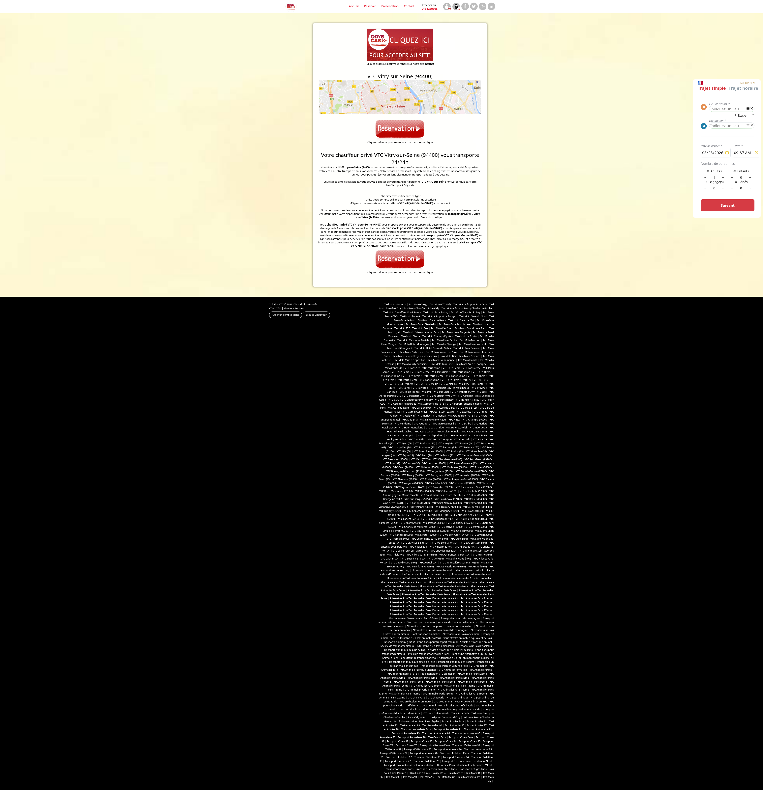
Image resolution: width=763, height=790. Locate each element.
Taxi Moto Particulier (411, 352)
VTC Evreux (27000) (426, 534)
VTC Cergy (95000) (476, 527)
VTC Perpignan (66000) (439, 475)
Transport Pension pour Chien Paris (436, 769)
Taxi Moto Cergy (418, 304)
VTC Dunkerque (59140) (418, 499)
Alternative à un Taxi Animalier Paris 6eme (432, 590)
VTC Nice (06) (445, 443)
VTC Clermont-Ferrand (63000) (474, 455)
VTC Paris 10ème (482, 372)
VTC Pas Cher (441, 392)
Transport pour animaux (421, 622)
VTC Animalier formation (453, 669)
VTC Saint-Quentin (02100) (438, 519)
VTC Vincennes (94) (441, 546)
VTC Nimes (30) (411, 463)
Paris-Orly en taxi (418, 717)
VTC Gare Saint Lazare (441, 411)
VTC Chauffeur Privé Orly (441, 395)
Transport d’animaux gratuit (398, 642)
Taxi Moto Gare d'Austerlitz (421, 324)
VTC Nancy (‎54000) (412, 475)
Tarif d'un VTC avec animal (421, 705)
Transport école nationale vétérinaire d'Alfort (409, 765)
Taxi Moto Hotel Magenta (456, 332)
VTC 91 (488, 380)
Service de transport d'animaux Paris (459, 709)
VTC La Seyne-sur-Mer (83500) (425, 515)
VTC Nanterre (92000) (405, 479)
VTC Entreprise (406, 435)
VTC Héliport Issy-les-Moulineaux (451, 388)
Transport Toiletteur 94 (456, 757)
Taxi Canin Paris (437, 737)
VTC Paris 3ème (451, 368)
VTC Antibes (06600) (475, 495)
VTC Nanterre (479, 384)
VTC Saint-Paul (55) (436, 483)
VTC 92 (388, 384)
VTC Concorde (462, 439)
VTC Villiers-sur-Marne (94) (422, 554)
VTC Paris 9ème (461, 372)
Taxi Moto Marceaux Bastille (413, 340)
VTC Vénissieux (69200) (461, 523)
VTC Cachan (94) (390, 558)
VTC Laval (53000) (482, 534)
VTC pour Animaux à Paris (402, 673)
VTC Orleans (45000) (427, 467)
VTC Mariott (480, 423)
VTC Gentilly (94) (477, 566)
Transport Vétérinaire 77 (393, 753)
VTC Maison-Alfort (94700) (454, 534)
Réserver (370, 6)
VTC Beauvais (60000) (451, 527)
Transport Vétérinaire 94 (448, 749)
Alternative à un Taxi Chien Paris (435, 646)
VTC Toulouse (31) (425, 443)
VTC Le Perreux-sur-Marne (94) (410, 550)
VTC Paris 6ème (400, 372)
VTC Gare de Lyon (422, 407)
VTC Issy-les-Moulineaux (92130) (430, 530)
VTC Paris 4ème (472, 368)
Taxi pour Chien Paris (461, 737)
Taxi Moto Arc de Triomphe (471, 364)
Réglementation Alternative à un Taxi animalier (465, 578)
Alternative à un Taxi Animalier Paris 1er (403, 582)
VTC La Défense (478, 435)
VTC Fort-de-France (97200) (471, 471)
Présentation (390, 6)
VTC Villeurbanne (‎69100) (447, 459)
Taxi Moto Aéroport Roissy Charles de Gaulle (467, 308)
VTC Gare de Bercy (444, 407)
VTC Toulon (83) (455, 451)
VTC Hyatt (481, 415)
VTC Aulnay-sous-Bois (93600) (461, 479)
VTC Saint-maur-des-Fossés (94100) (441, 495)
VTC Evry (464, 384)
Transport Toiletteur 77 (398, 761)
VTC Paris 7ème (421, 372)
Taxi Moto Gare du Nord (473, 316)
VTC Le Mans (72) (444, 455)
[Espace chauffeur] (456, 7)
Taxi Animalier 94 (432, 725)
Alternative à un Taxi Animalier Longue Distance (420, 574)
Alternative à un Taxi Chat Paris (474, 646)
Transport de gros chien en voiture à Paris (444, 665)
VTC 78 (477, 380)
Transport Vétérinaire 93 (417, 749)
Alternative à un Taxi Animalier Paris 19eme (467, 614)
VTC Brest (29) (424, 455)
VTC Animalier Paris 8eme (440, 681)
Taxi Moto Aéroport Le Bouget (439, 316)
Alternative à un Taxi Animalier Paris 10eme (415, 598)
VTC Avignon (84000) (411, 483)
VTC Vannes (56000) (401, 534)
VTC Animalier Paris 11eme (420, 689)
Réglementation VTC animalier (437, 673)
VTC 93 (399, 384)
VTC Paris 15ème (455, 376)
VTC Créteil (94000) (431, 479)
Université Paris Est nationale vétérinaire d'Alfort (464, 765)
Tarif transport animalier (426, 634)
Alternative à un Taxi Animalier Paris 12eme (415, 602)
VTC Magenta (410, 419)
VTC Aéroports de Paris (431, 403)
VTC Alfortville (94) (465, 546)
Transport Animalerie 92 (478, 729)
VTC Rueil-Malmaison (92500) (396, 491)
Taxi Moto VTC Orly (440, 304)
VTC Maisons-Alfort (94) (445, 542)
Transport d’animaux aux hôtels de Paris (412, 662)
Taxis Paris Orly (460, 713)
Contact (409, 6)
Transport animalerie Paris (416, 729)
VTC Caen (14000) (403, 467)
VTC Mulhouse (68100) (455, 467)
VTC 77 (467, 380)
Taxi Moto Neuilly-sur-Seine (412, 364)
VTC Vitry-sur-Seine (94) (416, 542)
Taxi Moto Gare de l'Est (461, 320)
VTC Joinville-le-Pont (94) (420, 566)
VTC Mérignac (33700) (447, 511)
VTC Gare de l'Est (467, 407)
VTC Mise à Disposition (430, 435)
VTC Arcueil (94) (428, 562)
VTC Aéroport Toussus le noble (464, 403)
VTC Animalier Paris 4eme (422, 677)
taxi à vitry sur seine (405, 721)
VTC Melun (432, 384)
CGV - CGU (275, 308)
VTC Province (479, 388)
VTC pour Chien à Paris (436, 713)
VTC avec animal (443, 701)
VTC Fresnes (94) (482, 554)
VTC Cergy (404, 388)
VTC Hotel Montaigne (411, 427)
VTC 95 (419, 384)
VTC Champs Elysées (475, 419)
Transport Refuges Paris (473, 769)
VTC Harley (424, 415)
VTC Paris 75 (480, 439)
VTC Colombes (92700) (440, 487)
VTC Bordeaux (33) (424, 447)
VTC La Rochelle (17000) (473, 491)
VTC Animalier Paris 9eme (472, 681)
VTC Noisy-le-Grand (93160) (471, 519)
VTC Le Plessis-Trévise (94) (451, 566)
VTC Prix (427, 392)
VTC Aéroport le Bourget (402, 403)
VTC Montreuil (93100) (462, 483)
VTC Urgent (480, 411)
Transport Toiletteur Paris (454, 753)
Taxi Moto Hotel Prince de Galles (432, 348)
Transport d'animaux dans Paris (416, 709)
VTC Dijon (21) (406, 455)
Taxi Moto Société (410, 316)
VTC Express (464, 411)
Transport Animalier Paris (398, 769)
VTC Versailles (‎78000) (467, 475)
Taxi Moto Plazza (410, 336)
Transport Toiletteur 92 (399, 757)
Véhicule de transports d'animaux (457, 622)
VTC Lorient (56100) (409, 519)
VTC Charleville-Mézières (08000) (417, 527)
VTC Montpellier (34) (400, 447)
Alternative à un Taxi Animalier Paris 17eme (467, 610)
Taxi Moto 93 (393, 777)
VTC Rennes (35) (447, 447)
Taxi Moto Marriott (470, 340)
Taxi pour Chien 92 (397, 741)
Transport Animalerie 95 (466, 733)
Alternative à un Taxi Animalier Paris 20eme (413, 618)
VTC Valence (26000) (422, 507)
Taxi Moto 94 (410, 777)
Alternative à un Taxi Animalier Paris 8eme (426, 594)
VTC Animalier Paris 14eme (453, 689)
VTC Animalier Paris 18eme (438, 693)
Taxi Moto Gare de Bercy (432, 320)
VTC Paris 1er (412, 368)
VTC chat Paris (436, 697)
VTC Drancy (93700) (390, 511)
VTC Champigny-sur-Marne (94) (430, 538)
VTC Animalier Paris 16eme (404, 693)
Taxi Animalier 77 (477, 725)
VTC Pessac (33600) (434, 523)
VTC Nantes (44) (464, 443)
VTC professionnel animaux (415, 701)
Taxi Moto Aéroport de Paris (441, 352)
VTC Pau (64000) (424, 491)
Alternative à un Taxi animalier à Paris (419, 638)
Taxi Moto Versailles (469, 777)
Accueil (354, 6)
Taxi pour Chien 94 (445, 741)
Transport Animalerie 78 (412, 737)
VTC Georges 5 (478, 427)
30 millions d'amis (419, 773)
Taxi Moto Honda (467, 360)
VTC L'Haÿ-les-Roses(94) (444, 550)
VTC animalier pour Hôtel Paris (455, 705)
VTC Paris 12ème (412, 376)
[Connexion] (446, 7)
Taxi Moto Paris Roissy (435, 312)
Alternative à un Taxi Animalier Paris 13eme (467, 602)
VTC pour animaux (458, 697)
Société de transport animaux (397, 646)
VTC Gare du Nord (398, 407)
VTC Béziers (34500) (475, 499)
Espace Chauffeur (316, 314)
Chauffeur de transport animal (418, 658)
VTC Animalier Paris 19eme (471, 693)
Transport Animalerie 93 (406, 733)
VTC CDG (394, 399)
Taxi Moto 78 (456, 773)
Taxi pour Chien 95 (469, 741)
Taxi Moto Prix (420, 328)
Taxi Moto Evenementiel (441, 360)
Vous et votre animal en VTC (471, 701)
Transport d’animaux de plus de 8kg (405, 650)
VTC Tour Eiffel (417, 439)
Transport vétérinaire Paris (435, 745)
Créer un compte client (285, 314)
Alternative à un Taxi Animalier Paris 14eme (415, 606)
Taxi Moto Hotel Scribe (444, 340)
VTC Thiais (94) (395, 554)
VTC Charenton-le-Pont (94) (454, 554)
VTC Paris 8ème (441, 372)
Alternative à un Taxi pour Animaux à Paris (411, 578)
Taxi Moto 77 (439, 773)
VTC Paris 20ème (451, 380)
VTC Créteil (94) (459, 538)
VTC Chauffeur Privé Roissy (417, 399)
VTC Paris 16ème (477, 376)
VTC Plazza (454, 419)
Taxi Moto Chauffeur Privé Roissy (402, 312)
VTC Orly (482, 392)
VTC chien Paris (416, 697)
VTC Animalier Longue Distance (418, 669)
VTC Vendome (403, 423)
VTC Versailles (449, 384)
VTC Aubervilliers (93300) (477, 507)
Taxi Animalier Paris (453, 721)
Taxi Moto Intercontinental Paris (421, 332)
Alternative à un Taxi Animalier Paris (432, 570)
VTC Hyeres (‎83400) (398, 538)
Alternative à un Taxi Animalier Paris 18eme (415, 614)
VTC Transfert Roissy (467, 399)
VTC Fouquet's (422, 423)
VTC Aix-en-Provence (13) (463, 463)
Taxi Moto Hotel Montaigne (414, 344)
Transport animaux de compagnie (460, 618)
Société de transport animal (476, 642)
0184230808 (430, 7)
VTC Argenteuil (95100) (440, 471)
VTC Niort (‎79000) (411, 523)
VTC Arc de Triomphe (440, 439)
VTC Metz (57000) (421, 459)
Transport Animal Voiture (458, 626)
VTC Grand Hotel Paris (460, 415)
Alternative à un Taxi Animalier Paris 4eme (444, 586)
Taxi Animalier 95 (454, 725)
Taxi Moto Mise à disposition (409, 360)
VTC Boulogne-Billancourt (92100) (405, 471)
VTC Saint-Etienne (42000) (428, 451)
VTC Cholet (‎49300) (462, 530)
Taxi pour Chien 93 (421, 741)
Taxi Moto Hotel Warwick (473, 344)
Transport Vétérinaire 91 (466, 745)
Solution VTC (276, 304)
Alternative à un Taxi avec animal (461, 634)
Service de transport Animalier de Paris (450, 650)
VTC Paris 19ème (429, 380)
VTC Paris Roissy (444, 399)
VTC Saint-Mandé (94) (458, 558)
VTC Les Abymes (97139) (418, 511)
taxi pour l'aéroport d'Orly (445, 717)
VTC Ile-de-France (410, 392)
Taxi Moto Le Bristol (466, 336)
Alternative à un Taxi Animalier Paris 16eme (415, 610)
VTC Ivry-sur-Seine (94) (474, 542)
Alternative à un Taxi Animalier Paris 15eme (467, 606)
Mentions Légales (294, 308)
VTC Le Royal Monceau (433, 419)
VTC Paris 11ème (390, 376)
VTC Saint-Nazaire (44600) (447, 503)
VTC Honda (439, 415)
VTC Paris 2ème (431, 368)
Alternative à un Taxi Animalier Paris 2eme (453, 582)
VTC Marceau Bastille (444, 423)
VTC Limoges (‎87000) (434, 463)
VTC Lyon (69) (404, 443)
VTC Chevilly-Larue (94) (404, 562)
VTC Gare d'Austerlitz (415, 411)
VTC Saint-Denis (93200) (478, 459)
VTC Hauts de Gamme (474, 431)
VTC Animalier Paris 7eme (408, 681)
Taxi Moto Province (469, 356)
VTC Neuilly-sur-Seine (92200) (461, 515)
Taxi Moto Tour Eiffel (441, 364)
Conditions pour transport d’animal (437, 642)
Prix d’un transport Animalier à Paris (428, 654)
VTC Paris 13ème (433, 376)
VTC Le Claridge (435, 427)
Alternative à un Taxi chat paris (424, 626)
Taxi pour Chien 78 (406, 745)
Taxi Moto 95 (427, 777)
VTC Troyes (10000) (473, 511)
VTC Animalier (479, 665)
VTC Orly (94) (436, 558)
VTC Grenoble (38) (476, 451)
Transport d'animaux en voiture (456, 662)
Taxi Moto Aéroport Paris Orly (470, 304)
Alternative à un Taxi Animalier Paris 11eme (467, 598)
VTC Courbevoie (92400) (448, 499)
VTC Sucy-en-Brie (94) (414, 558)
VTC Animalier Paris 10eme (426, 685)
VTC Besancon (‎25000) (395, 459)
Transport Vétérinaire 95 (478, 749)
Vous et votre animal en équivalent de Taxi (467, 638)
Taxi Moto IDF (402, 328)
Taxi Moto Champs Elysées (437, 336)
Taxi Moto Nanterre (395, 304)
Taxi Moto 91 (473, 773)
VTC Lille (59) (404, 451)
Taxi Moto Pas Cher (441, 328)
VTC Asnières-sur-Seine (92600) (474, 487)
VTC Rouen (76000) (481, 467)
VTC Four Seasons (424, 431)
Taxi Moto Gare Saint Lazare (455, 324)
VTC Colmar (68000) (475, 503)
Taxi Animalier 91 (477, 721)
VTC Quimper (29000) (448, 507)
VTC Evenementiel (456, 435)
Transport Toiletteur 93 (427, 757)
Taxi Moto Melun (446, 777)
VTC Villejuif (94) (419, 546)
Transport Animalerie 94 (436, 733)
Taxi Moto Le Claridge (444, 344)
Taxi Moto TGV (448, 356)
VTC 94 (409, 384)
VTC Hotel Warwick (457, 427)
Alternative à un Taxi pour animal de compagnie (440, 630)
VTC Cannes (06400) (418, 503)
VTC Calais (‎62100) (446, 491)
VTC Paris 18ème (407, 380)
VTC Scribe (465, 423)
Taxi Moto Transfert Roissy (465, 312)
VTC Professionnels (448, 431)
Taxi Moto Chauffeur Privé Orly (421, 308)
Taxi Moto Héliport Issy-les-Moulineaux (415, 356)
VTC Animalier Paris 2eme (472, 673)
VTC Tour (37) (392, 463)
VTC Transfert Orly (414, 395)
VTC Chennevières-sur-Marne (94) (459, 562)
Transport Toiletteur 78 (426, 761)
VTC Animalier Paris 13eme (459, 685)
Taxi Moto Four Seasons (466, 348)
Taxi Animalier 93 (410, 725)
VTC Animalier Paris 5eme (454, 677)
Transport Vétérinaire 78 (424, 753)
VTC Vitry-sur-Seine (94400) (409, 487)
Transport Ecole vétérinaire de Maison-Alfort (467, 761)
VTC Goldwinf (407, 415)
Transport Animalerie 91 (448, 729)
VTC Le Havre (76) (469, 447)
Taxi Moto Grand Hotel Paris (471, 328)
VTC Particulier (421, 388)
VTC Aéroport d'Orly (463, 392)
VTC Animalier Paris (481, 669)
